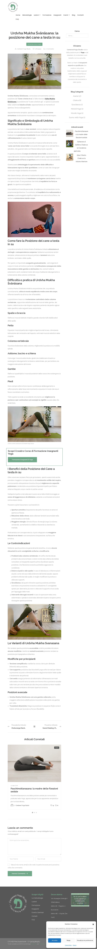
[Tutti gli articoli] (34, 726)
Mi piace (38, 49)
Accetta (54, 940)
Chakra (76, 100)
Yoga (82, 52)
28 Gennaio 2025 (32, 44)
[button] (93, 924)
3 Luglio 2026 (14, 785)
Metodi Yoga (76, 109)
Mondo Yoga (76, 113)
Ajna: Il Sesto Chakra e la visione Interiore (81, 158)
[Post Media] (34, 763)
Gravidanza (76, 105)
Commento (50, 49)
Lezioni (36, 15)
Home (18, 15)
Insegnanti (57, 15)
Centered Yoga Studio (24, 49)
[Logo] (12, 6)
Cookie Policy (68, 945)
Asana (75, 96)
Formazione (47, 15)
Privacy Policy (34, 943)
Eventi (65, 15)
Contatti (80, 15)
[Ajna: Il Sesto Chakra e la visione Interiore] (69, 157)
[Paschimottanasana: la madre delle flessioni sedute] (69, 133)
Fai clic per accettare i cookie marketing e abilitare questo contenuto (80, 900)
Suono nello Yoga (76, 117)
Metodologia (27, 15)
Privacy (74, 945)
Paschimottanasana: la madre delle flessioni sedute (81, 134)
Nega (68, 940)
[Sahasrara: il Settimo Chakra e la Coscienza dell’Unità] (69, 143)
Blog (73, 15)
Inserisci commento (19, 873)
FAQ (17, 19)
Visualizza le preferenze (85, 940)
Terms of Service (42, 943)
